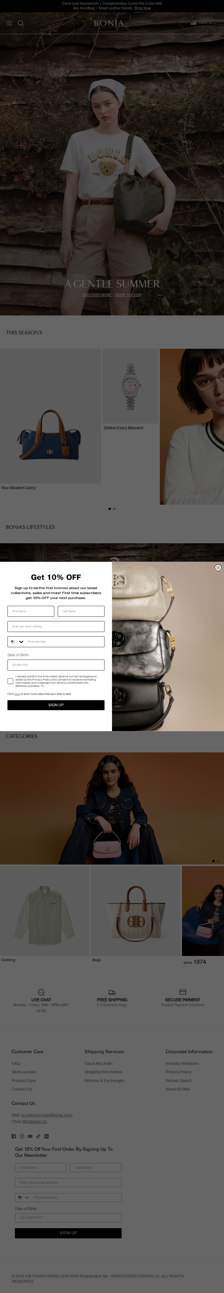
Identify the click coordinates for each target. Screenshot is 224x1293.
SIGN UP (55, 705)
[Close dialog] (218, 567)
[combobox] (16, 642)
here (17, 694)
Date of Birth (18, 655)
